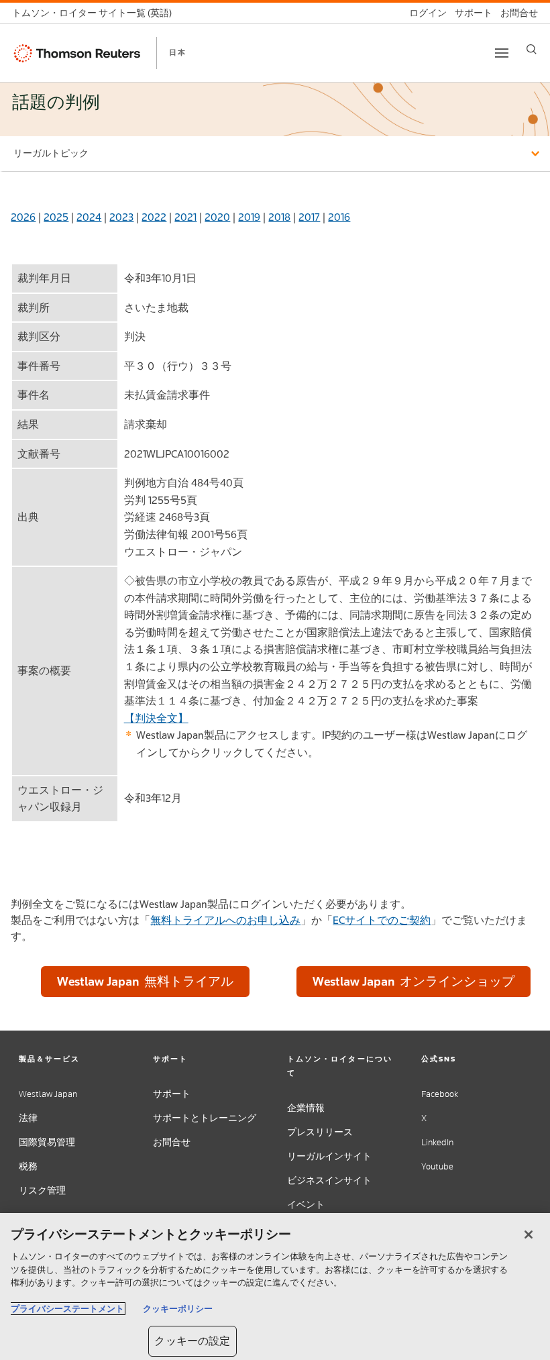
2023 (121, 217)
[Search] (531, 49)
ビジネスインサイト (329, 1180)
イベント (306, 1204)
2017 (309, 217)
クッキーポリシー (178, 1309)
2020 (217, 217)
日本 (177, 52)
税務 (28, 1166)
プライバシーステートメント (67, 1309)
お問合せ (171, 1142)
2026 (23, 217)
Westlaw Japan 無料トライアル (145, 981)
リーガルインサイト (329, 1156)
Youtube (437, 1166)
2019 (249, 217)
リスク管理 (42, 1190)
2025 (56, 217)
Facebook (439, 1094)
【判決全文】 (156, 718)
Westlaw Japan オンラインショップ (413, 981)
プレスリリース (320, 1132)
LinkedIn (437, 1142)
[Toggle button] (501, 53)
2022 (154, 217)
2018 (279, 217)
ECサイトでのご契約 (382, 920)
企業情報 (306, 1108)
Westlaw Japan (48, 1094)
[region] (275, 1286)
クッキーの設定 (192, 1341)
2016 (339, 217)
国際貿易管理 (47, 1142)
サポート (171, 1094)
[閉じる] (528, 1234)
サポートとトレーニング (204, 1118)
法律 (28, 1118)
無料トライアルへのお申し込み (225, 920)
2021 (185, 217)
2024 (88, 217)
